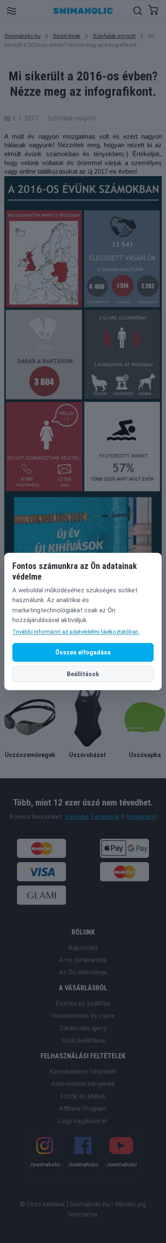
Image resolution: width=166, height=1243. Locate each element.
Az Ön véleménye (83, 972)
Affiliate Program (83, 1108)
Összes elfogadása (83, 652)
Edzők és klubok (83, 1096)
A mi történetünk (83, 960)
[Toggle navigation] (11, 10)
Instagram (140, 816)
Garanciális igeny (83, 1028)
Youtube (77, 816)
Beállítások (83, 674)
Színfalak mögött (114, 36)
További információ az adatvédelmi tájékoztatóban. (76, 632)
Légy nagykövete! (83, 1121)
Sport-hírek (66, 36)
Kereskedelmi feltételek (83, 1071)
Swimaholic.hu (22, 36)
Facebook (105, 816)
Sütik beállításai (83, 1040)
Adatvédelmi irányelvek (83, 1084)
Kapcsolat (83, 948)
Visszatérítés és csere (83, 1016)
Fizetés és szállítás (83, 1003)
